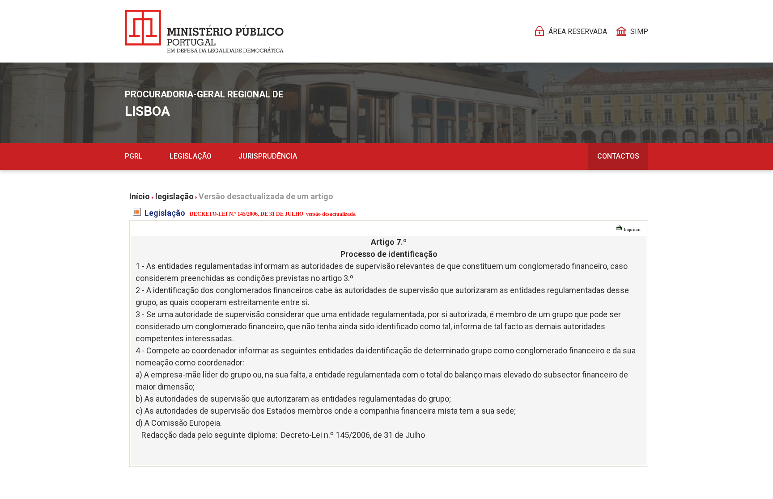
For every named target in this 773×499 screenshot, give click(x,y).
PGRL (134, 156)
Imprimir (632, 229)
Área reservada (577, 31)
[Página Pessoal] (204, 31)
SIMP (639, 31)
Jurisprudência (267, 156)
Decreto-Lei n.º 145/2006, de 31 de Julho (353, 435)
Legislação (191, 156)
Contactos (618, 156)
